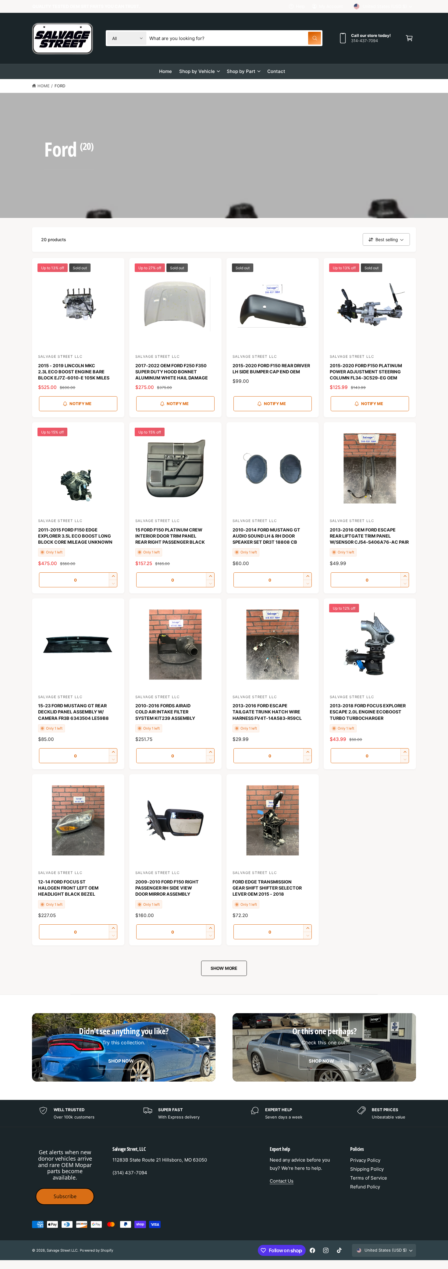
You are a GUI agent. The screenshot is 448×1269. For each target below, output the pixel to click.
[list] (224, 1113)
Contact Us (281, 1181)
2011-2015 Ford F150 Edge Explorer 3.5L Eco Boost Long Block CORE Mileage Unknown (75, 536)
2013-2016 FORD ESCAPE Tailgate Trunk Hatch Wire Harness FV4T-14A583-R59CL (267, 711)
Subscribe (65, 1196)
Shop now (120, 1061)
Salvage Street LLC (62, 1250)
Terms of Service (368, 1178)
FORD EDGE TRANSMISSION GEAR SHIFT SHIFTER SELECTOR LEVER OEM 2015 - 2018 (267, 888)
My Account (331, 6)
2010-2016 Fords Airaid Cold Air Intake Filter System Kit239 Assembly (165, 711)
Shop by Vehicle (197, 71)
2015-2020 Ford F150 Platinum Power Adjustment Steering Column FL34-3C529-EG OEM (366, 371)
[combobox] (235, 38)
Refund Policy (365, 1187)
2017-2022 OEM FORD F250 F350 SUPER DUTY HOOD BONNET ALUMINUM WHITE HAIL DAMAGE (171, 371)
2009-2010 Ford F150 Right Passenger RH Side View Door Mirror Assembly (167, 888)
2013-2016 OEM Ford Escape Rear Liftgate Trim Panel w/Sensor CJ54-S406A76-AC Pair (369, 536)
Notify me (80, 403)
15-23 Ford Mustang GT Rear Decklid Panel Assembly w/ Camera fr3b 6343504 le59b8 (73, 711)
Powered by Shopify (96, 1250)
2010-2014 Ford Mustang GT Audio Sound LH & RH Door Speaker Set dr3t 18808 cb (266, 536)
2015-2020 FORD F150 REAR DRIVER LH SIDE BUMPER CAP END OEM (271, 368)
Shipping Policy (367, 1169)
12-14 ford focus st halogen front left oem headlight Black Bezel (68, 888)
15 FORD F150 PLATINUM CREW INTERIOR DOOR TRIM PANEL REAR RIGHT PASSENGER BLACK (170, 536)
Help (300, 6)
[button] (409, 38)
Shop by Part (241, 71)
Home (43, 85)
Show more (224, 968)
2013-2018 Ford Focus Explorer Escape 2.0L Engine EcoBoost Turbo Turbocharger (368, 711)
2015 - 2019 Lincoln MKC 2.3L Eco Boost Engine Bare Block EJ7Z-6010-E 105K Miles (73, 371)
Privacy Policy (365, 1160)
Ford (60, 85)
